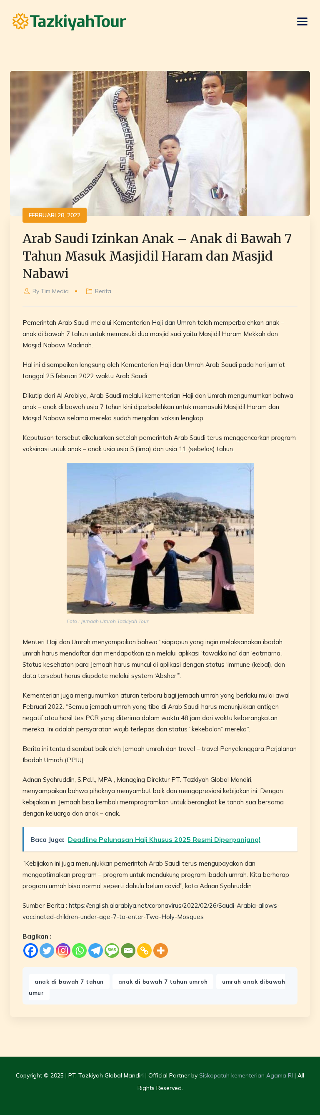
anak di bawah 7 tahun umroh (163, 981)
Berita (103, 291)
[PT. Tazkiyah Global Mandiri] (69, 22)
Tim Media (55, 291)
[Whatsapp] (79, 950)
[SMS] (112, 950)
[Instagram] (63, 950)
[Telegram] (95, 950)
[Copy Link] (144, 950)
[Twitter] (47, 950)
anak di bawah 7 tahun (69, 981)
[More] (160, 950)
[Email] (128, 950)
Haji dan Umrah (174, 322)
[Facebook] (30, 950)
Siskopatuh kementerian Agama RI (246, 1075)
